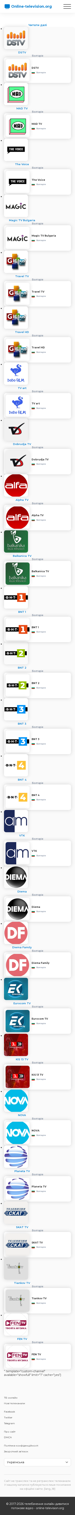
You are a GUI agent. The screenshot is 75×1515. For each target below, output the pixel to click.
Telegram (9, 1423)
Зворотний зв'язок (16, 1451)
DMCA (8, 1437)
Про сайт (9, 1431)
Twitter (8, 1417)
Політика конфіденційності (21, 1445)
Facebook (9, 1411)
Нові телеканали (14, 1403)
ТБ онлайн (10, 1397)
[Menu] (67, 6)
